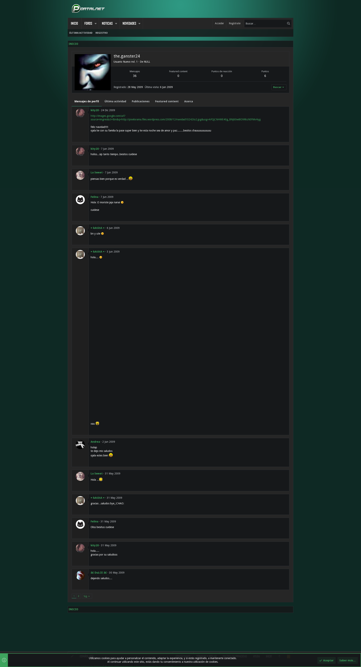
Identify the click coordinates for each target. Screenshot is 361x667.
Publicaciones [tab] (140, 101)
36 (135, 76)
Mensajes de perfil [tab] (86, 101)
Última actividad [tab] (115, 101)
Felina (94, 196)
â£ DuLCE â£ (99, 572)
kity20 (95, 110)
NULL (147, 61)
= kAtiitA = (98, 227)
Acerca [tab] (188, 101)
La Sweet (97, 172)
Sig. (86, 596)
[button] (96, 23)
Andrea (95, 441)
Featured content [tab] (167, 101)
